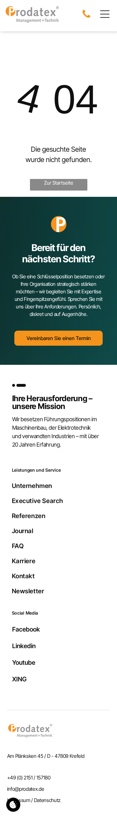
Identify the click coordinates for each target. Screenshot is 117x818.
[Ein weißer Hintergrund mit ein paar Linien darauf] (86, 17)
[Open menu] (105, 14)
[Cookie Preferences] (13, 805)
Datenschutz (47, 800)
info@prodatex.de (25, 789)
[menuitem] (58, 485)
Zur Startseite (58, 183)
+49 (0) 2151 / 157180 (29, 777)
